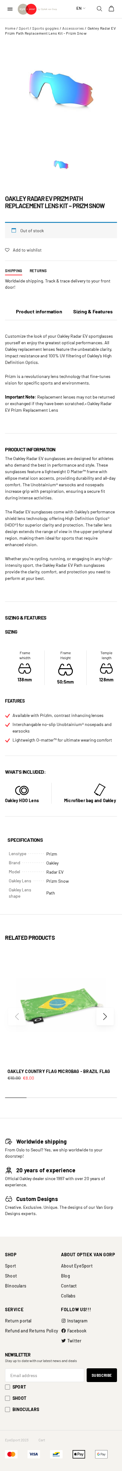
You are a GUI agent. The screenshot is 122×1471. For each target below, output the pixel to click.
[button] (105, 1016)
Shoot (11, 1275)
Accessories (73, 28)
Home (10, 28)
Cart (41, 1440)
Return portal (18, 1320)
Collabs (68, 1295)
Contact (69, 1285)
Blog (65, 1275)
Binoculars (15, 1285)
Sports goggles (45, 28)
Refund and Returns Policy (31, 1330)
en (79, 8)
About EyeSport (77, 1265)
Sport (24, 28)
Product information (39, 311)
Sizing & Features (93, 311)
